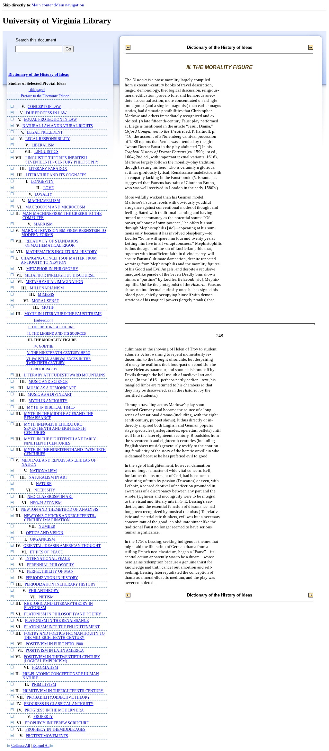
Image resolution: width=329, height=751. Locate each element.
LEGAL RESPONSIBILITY (47, 139)
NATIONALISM (43, 471)
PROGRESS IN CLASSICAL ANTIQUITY (58, 704)
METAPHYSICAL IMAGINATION (54, 282)
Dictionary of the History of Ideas (38, 74)
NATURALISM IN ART (48, 477)
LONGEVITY (42, 182)
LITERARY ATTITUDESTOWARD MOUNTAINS (64, 375)
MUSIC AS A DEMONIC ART (51, 388)
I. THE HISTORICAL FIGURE (51, 327)
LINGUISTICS (46, 152)
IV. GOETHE (43, 346)
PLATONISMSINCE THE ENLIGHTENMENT (62, 627)
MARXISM (43, 224)
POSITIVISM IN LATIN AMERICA (55, 651)
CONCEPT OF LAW (44, 107)
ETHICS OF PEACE (46, 552)
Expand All (40, 746)
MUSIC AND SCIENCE (48, 382)
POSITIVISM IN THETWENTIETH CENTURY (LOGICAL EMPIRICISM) (62, 659)
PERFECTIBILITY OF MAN (50, 572)
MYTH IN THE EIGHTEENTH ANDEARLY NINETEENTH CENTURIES (60, 441)
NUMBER (47, 527)
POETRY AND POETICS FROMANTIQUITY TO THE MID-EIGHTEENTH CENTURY (64, 636)
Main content (43, 5)
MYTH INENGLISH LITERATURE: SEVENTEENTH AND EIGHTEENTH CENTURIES (55, 428)
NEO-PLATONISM (46, 503)
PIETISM (46, 597)
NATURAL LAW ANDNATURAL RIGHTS (57, 126)
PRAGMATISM (45, 668)
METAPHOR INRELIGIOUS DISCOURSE (59, 275)
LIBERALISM (43, 145)
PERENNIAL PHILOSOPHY (50, 565)
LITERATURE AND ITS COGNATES (56, 175)
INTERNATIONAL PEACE (47, 559)
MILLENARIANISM (47, 288)
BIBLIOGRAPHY (44, 369)
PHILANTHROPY (44, 591)
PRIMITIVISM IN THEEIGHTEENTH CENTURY (62, 691)
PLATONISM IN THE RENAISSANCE (57, 621)
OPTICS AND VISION (44, 533)
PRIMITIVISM (44, 685)
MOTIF (48, 307)
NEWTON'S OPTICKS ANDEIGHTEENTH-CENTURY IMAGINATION (60, 518)
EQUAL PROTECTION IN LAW (50, 120)
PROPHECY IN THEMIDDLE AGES (55, 730)
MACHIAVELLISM (44, 201)
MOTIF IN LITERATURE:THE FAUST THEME (63, 314)
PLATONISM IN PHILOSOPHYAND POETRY (62, 614)
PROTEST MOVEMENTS (47, 736)
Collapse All (20, 746)
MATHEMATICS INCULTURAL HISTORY (61, 252)
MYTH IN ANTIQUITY (48, 401)
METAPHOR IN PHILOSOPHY (52, 269)
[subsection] (43, 320)
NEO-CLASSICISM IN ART (50, 497)
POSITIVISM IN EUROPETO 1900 (54, 644)
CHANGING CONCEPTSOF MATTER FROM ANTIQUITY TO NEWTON (59, 260)
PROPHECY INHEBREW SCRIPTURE (57, 723)
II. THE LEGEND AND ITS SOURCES (56, 333)
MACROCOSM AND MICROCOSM (55, 207)
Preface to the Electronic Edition (45, 96)
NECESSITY (44, 490)
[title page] (37, 90)
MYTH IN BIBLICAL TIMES (51, 407)
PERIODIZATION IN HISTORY (52, 578)
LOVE (48, 188)
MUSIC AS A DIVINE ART (50, 395)
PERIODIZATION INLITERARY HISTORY (60, 584)
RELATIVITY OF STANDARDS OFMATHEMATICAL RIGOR (51, 243)
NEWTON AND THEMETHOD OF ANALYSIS (59, 510)
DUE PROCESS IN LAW (46, 113)
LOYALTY (43, 194)
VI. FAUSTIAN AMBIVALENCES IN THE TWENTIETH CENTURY (58, 361)
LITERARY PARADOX (48, 169)
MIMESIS (46, 295)
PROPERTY (43, 717)
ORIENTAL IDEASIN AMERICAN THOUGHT (62, 546)
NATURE (43, 484)
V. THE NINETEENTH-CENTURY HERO (58, 353)
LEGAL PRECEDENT (45, 132)
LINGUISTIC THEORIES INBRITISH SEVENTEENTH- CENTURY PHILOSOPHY (62, 160)
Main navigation (69, 5)
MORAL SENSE (45, 301)
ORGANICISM (42, 539)
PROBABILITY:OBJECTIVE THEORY (58, 697)
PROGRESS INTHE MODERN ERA (54, 710)
